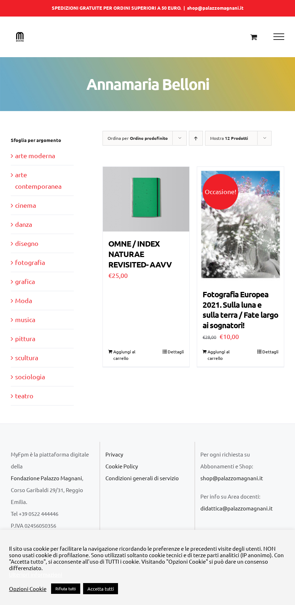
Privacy (114, 454)
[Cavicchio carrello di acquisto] (253, 37)
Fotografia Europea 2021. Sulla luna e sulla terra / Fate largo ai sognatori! (240, 309)
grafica (25, 281)
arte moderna (35, 155)
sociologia (30, 376)
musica (25, 319)
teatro (24, 395)
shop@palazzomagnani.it (215, 8)
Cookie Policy (121, 466)
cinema (25, 205)
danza (23, 224)
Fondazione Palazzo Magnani (46, 478)
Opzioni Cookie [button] (27, 589)
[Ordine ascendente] (196, 138)
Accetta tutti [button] (100, 589)
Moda (23, 300)
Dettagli (176, 351)
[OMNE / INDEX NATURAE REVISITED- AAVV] (146, 199)
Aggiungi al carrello (124, 355)
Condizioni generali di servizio (142, 478)
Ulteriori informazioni (35, 574)
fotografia (30, 262)
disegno (26, 243)
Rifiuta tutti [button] (65, 588)
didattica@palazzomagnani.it (236, 508)
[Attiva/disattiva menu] (279, 36)
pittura (25, 338)
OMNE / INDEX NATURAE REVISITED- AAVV (140, 254)
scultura (26, 357)
